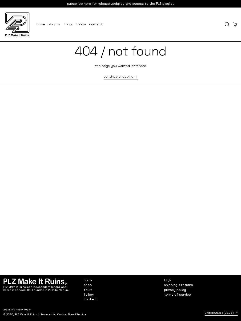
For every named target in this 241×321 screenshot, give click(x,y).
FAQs (168, 280)
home (88, 280)
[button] (227, 24)
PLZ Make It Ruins (26, 314)
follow (89, 294)
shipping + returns (178, 285)
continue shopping (118, 76)
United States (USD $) (219, 312)
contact (90, 299)
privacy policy (175, 290)
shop (88, 285)
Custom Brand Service (71, 314)
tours (88, 290)
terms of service (177, 294)
